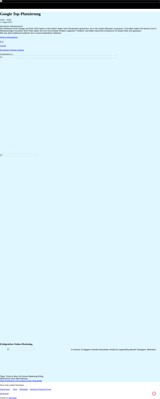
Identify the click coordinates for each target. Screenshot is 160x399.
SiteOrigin (12, 398)
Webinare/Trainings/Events (40, 389)
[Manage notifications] (154, 394)
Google (3, 46)
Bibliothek (24, 389)
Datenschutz (5, 389)
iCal (1, 41)
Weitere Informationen (9, 37)
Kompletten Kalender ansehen (12, 50)
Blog (15, 389)
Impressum (4, 394)
